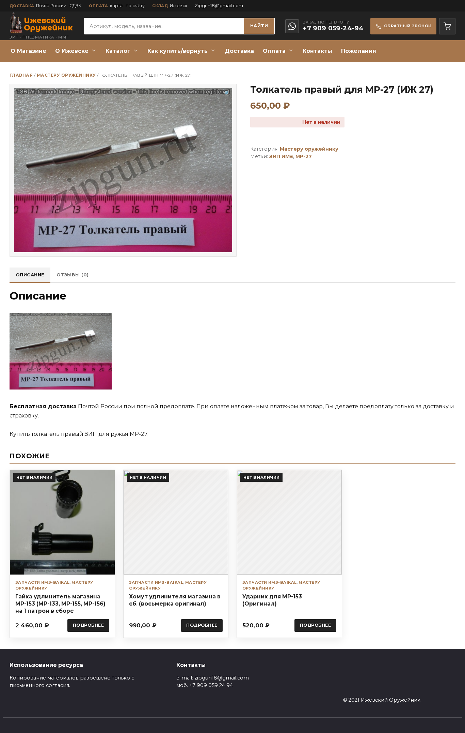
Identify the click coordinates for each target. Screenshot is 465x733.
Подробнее (88, 625)
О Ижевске (72, 51)
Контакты (317, 51)
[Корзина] (447, 26)
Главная (21, 75)
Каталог (118, 51)
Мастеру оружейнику (66, 75)
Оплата (274, 51)
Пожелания (358, 51)
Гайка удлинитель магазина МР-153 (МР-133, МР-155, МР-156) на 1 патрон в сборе (60, 603)
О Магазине (28, 51)
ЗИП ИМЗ (281, 156)
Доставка (239, 51)
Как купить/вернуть (177, 51)
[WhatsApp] (292, 26)
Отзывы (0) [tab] (73, 274)
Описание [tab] (30, 274)
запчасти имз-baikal (42, 582)
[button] (227, 94)
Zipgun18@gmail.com (219, 5)
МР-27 (303, 156)
